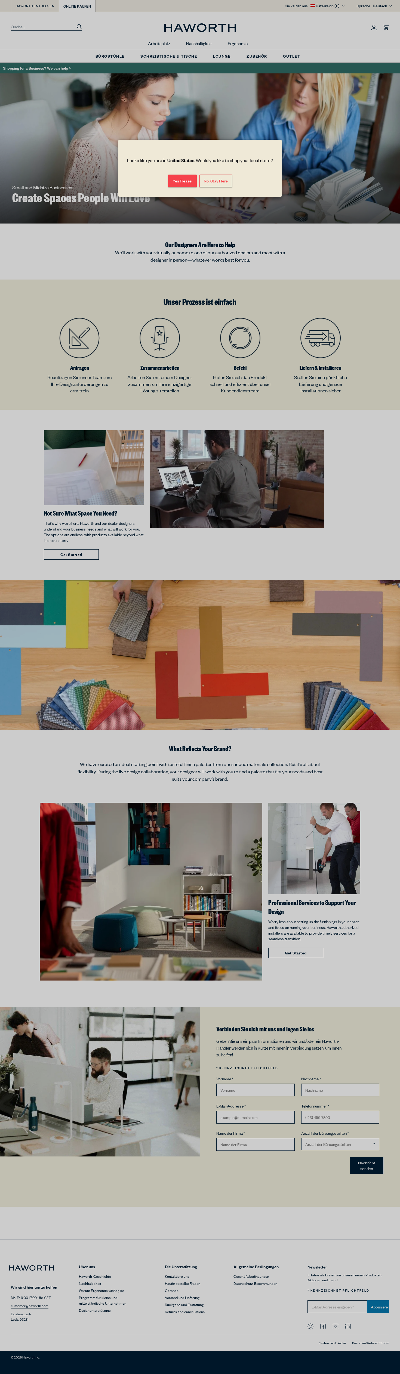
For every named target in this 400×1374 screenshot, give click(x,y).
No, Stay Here (216, 181)
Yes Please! (182, 181)
